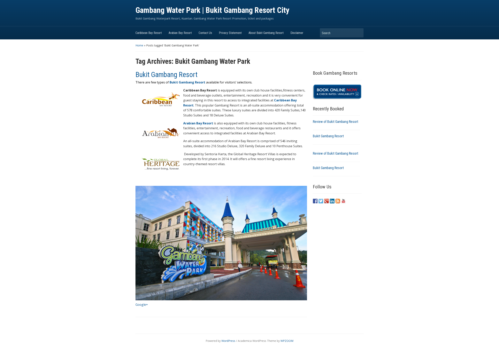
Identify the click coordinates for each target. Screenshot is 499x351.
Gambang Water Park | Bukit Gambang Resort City (212, 10)
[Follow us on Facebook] (315, 201)
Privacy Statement (230, 33)
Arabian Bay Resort (180, 33)
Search (359, 33)
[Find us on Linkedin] (332, 201)
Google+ (141, 304)
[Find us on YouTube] (343, 201)
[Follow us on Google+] (326, 201)
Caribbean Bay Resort (148, 33)
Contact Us (205, 33)
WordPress (228, 341)
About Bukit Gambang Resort (266, 33)
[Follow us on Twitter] (321, 201)
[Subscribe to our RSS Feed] (337, 201)
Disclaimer (296, 33)
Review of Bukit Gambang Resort (335, 122)
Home (139, 45)
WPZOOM (286, 341)
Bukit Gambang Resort (166, 75)
